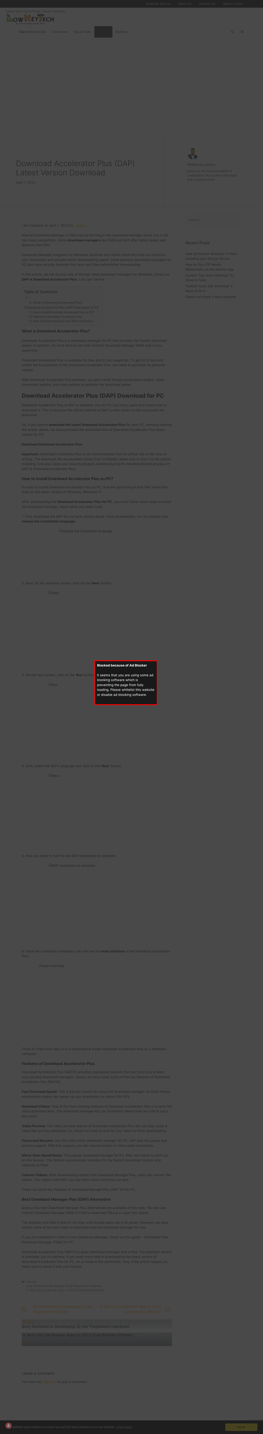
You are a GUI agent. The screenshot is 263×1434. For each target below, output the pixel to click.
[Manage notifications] (8, 1425)
